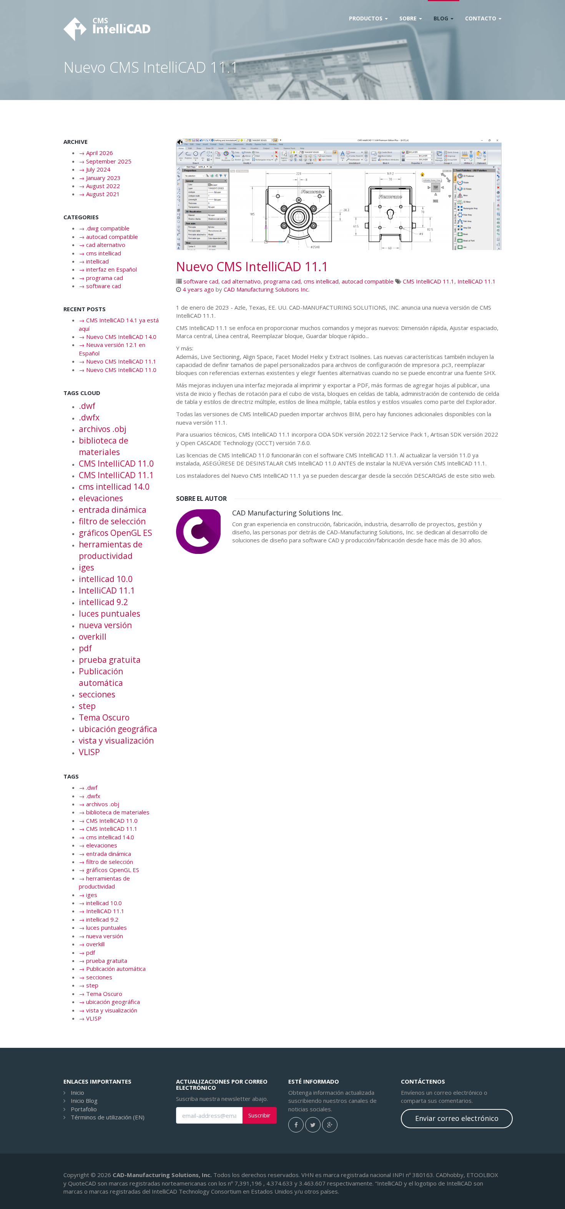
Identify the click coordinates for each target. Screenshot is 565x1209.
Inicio (77, 1092)
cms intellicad (321, 281)
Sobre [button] (408, 18)
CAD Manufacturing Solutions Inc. (266, 289)
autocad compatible (368, 281)
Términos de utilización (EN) (108, 1117)
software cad (200, 281)
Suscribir (259, 1115)
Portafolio (84, 1109)
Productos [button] (366, 18)
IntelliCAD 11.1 (476, 281)
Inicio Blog (84, 1100)
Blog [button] (442, 18)
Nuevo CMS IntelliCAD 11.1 (252, 266)
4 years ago (198, 289)
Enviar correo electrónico (457, 1118)
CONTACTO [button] (481, 18)
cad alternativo (241, 281)
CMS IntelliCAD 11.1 (428, 281)
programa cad (282, 281)
